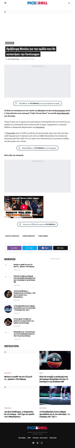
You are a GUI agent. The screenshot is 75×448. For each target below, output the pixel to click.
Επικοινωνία (53, 438)
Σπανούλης (11, 133)
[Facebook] (33, 443)
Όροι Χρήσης (22, 438)
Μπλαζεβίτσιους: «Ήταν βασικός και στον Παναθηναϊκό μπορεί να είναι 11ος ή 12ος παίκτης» (24, 334)
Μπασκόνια (40, 127)
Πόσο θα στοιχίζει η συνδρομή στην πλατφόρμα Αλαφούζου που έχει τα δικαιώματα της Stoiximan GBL (24, 279)
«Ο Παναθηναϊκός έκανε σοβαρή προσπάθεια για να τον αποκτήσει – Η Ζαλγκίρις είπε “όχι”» (24, 308)
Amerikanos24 (63, 113)
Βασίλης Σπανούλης (12, 236)
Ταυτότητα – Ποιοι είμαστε (40, 438)
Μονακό (41, 110)
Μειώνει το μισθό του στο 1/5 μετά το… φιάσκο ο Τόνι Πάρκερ (24, 266)
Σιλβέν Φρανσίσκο (29, 236)
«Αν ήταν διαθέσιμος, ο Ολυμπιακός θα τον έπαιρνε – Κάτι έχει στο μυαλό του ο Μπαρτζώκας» (25, 294)
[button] (5, 3)
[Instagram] (37, 443)
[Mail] (41, 443)
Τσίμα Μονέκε (43, 236)
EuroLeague (9, 43)
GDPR (29, 438)
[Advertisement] (37, 81)
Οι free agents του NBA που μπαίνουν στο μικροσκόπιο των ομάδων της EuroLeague (24, 321)
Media (41, 373)
